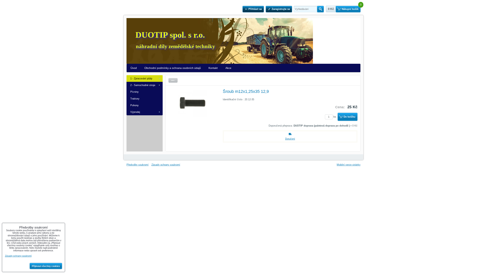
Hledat (320, 9)
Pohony (134, 105)
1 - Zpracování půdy (141, 78)
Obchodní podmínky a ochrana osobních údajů (172, 67)
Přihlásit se (255, 9)
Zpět (173, 80)
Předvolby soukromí (138, 164)
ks (335, 116)
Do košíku (349, 116)
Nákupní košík (350, 9)
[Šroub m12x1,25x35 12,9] (192, 117)
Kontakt (213, 67)
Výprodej (135, 112)
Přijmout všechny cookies (46, 266)
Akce (228, 67)
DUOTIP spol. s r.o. (170, 35)
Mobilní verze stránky (348, 164)
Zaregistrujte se (281, 9)
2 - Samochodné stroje (142, 85)
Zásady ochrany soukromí (165, 164)
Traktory (134, 98)
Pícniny (134, 91)
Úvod (134, 67)
